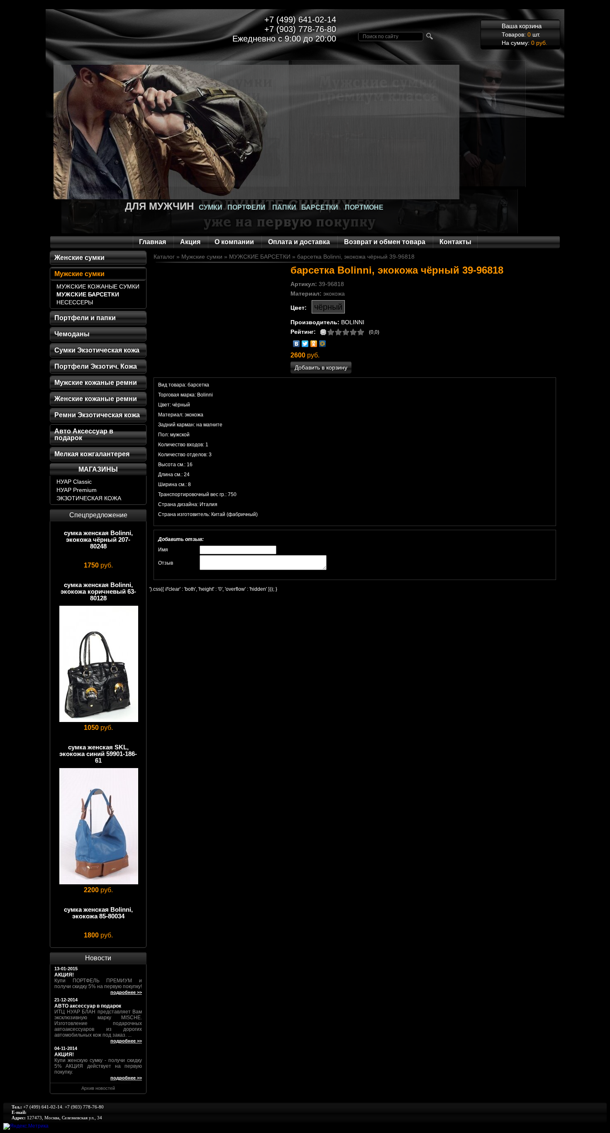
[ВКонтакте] (296, 343)
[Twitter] (305, 343)
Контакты (455, 241)
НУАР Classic (74, 481)
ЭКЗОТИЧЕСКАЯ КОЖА (88, 498)
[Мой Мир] (322, 343)
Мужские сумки (79, 273)
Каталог (164, 256)
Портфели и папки (85, 317)
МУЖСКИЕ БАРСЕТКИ (87, 294)
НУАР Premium (76, 490)
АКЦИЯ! (64, 975)
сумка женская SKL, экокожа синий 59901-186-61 (98, 754)
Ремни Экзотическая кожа (97, 414)
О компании (234, 241)
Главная (152, 241)
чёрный (328, 306)
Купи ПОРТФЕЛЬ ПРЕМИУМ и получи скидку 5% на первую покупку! (98, 983)
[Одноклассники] (314, 343)
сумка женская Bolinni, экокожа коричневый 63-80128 (98, 591)
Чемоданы (72, 334)
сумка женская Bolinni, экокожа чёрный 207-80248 (98, 539)
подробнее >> (126, 992)
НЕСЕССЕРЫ (74, 302)
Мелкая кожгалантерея (91, 454)
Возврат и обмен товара (384, 241)
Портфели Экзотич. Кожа (95, 366)
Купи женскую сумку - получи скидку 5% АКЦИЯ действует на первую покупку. (98, 1066)
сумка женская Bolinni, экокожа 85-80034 (98, 913)
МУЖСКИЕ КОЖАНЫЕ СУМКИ (97, 286)
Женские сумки (79, 257)
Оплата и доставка (299, 241)
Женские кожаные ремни (95, 398)
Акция (190, 241)
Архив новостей (98, 1088)
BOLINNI (352, 322)
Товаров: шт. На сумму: (524, 34)
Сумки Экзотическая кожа (96, 350)
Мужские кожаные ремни (95, 382)
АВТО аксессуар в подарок (87, 1006)
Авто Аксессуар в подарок (83, 434)
